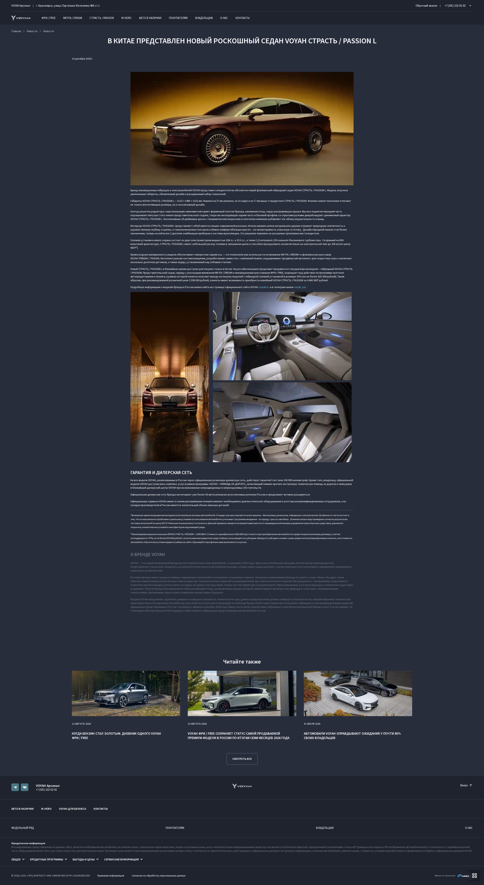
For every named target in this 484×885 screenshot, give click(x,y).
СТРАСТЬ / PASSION (102, 18)
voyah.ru (264, 287)
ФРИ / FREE (49, 18)
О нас (224, 18)
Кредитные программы (46, 859)
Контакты (242, 18)
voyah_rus (300, 287)
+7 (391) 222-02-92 (46, 789)
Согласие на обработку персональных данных (158, 875)
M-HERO (126, 18)
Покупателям (178, 18)
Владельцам (204, 18)
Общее (16, 859)
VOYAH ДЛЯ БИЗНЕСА (72, 808)
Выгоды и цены (84, 859)
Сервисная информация (121, 859)
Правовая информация (110, 875)
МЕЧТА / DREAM (72, 18)
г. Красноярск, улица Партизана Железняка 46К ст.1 (68, 5)
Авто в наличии (150, 18)
